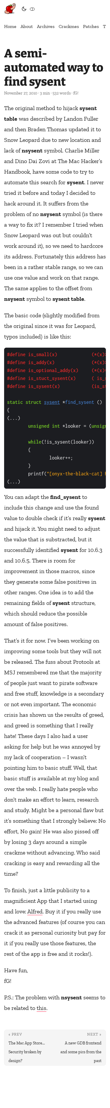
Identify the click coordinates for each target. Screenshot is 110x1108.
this (41, 1007)
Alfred (35, 911)
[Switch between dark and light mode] (24, 9)
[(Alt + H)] (11, 9)
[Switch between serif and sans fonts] (32, 9)
